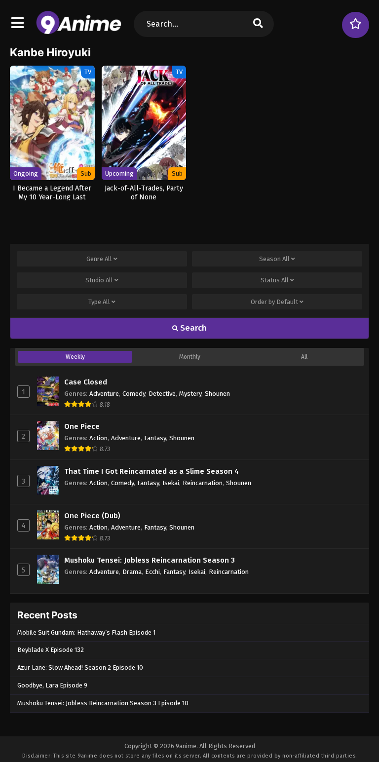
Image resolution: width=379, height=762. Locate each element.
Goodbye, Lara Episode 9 (52, 685)
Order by (274, 301)
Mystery (190, 393)
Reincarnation (203, 483)
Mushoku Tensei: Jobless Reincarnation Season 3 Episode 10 (103, 703)
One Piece (82, 426)
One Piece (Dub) (92, 515)
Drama (132, 571)
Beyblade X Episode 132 (50, 649)
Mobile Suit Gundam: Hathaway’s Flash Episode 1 (86, 632)
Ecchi (152, 571)
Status (275, 280)
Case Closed (85, 382)
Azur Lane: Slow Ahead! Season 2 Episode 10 (80, 667)
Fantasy (155, 438)
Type (99, 301)
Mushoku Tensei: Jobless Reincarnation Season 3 (149, 560)
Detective (162, 393)
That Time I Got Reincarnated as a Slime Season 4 (151, 471)
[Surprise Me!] (355, 25)
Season (274, 259)
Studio (99, 280)
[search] (258, 24)
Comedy (133, 393)
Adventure (104, 393)
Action (98, 438)
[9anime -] (79, 32)
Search (192, 328)
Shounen (217, 393)
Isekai (170, 483)
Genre (99, 259)
